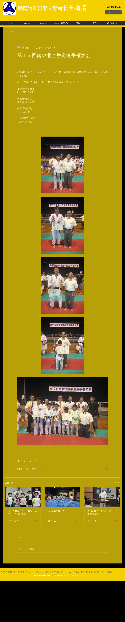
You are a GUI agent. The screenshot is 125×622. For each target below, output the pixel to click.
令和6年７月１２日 (57, 511)
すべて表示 (115, 482)
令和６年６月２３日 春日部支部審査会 (101, 512)
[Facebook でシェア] (18, 461)
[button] (117, 31)
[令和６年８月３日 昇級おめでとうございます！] (23, 497)
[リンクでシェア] (36, 461)
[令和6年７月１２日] (62, 497)
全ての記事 (9, 31)
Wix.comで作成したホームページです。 (77, 575)
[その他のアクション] (106, 48)
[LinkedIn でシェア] (30, 461)
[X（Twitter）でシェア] (24, 461)
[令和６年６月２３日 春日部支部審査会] (102, 497)
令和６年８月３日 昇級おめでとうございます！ (22, 512)
